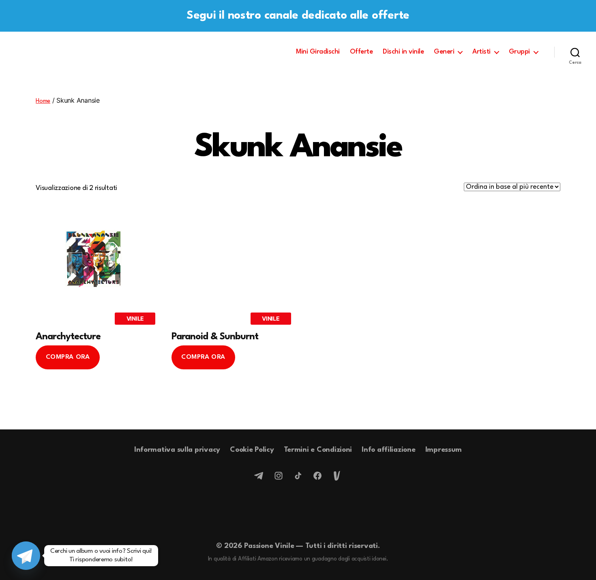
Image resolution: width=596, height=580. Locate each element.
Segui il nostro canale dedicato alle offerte (298, 16)
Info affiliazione (388, 449)
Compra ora (68, 357)
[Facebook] (317, 476)
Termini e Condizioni (318, 449)
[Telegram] (259, 476)
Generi (444, 51)
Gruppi (519, 51)
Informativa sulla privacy (177, 449)
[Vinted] (337, 476)
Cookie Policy (252, 449)
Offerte (361, 51)
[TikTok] (298, 476)
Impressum (443, 449)
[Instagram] (278, 476)
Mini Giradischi (318, 51)
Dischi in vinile (403, 51)
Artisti (481, 51)
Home (43, 101)
